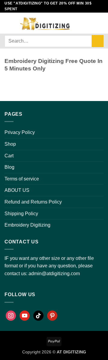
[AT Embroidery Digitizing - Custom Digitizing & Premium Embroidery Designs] (44, 23)
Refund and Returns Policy (33, 201)
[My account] (80, 23)
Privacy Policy (19, 132)
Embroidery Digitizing (27, 225)
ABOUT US (16, 190)
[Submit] (98, 41)
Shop (10, 144)
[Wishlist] (90, 23)
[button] (8, 23)
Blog (9, 167)
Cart (9, 155)
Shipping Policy (21, 213)
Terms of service (21, 178)
